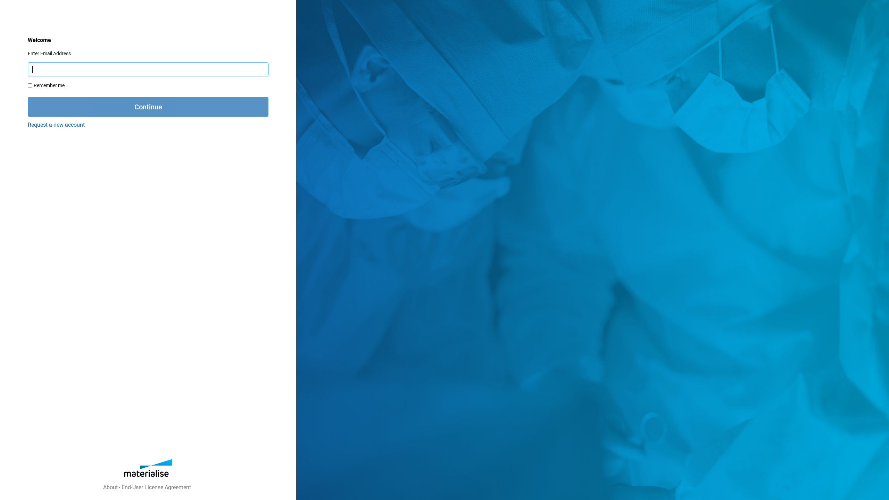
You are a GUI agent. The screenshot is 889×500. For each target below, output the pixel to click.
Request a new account (56, 125)
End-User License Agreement (156, 487)
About (110, 487)
